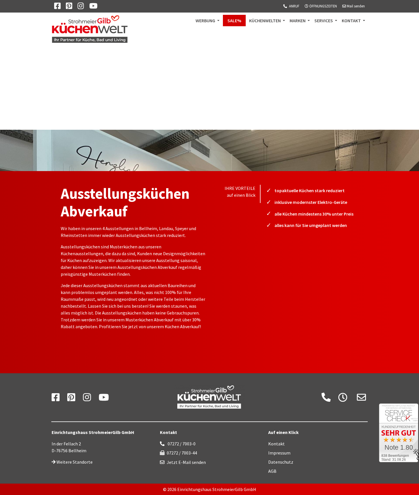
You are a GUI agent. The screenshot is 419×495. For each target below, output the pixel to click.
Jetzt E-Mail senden (186, 462)
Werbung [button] (206, 20)
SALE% (236, 20)
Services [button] (324, 20)
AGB (272, 471)
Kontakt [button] (352, 20)
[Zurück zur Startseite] (209, 397)
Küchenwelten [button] (265, 20)
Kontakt (276, 444)
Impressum (279, 453)
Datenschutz (280, 462)
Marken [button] (298, 20)
